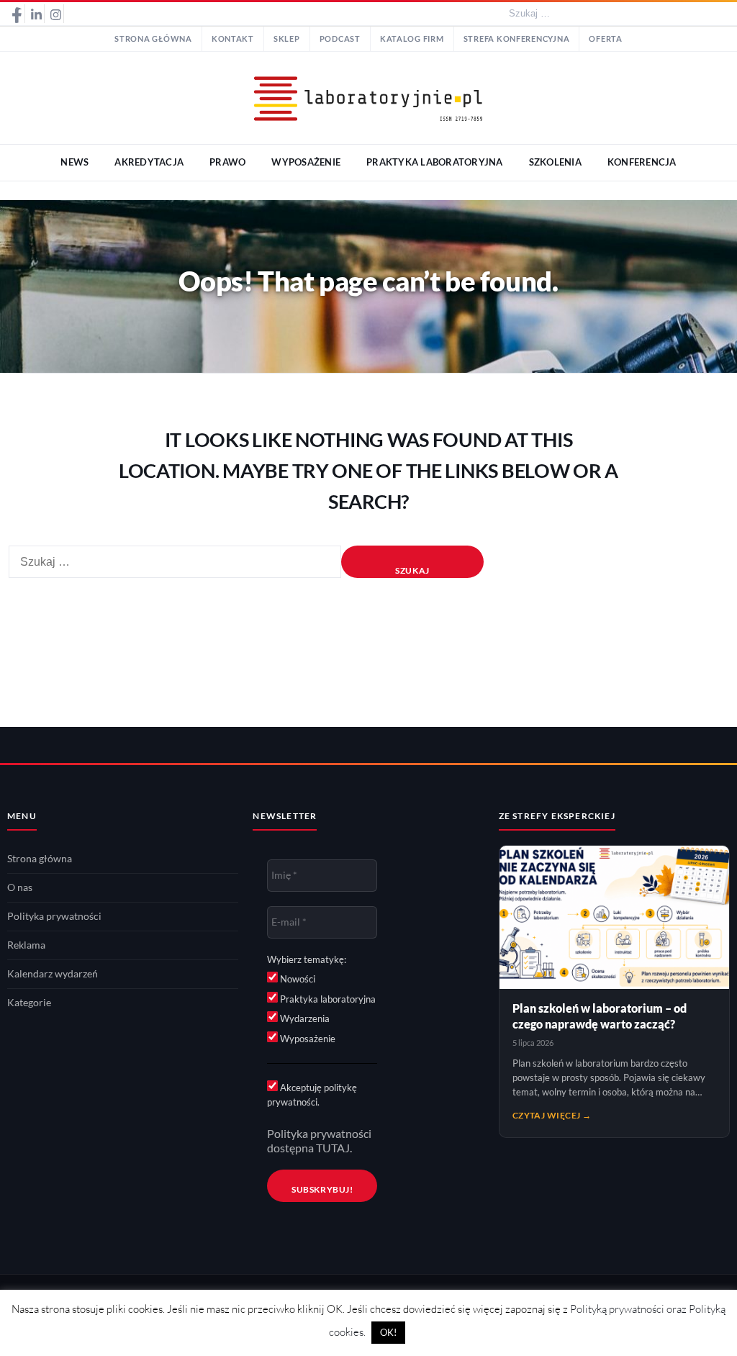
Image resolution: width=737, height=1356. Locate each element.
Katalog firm (412, 39)
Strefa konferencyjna (517, 39)
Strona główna (153, 39)
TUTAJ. (334, 1148)
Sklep (286, 39)
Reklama (26, 945)
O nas (19, 887)
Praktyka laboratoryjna (327, 999)
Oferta (605, 39)
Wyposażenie (306, 1038)
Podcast (340, 39)
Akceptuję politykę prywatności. (312, 1095)
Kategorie (29, 1002)
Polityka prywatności (54, 916)
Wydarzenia (304, 1018)
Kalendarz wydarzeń (52, 974)
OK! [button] (388, 1332)
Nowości (296, 979)
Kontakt (233, 39)
